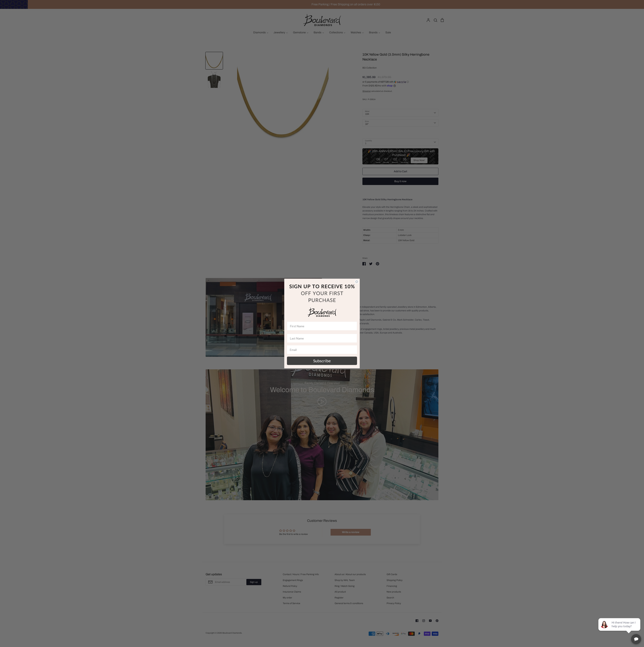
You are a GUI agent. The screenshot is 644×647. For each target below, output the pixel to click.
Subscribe (322, 360)
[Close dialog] (356, 281)
